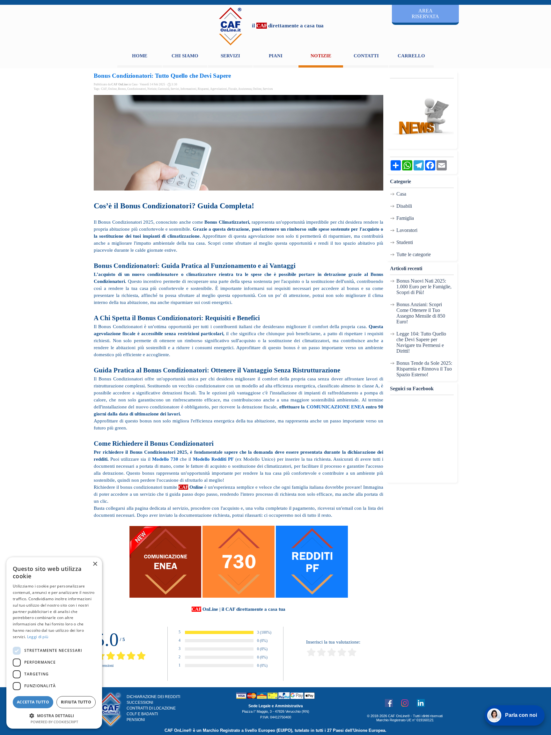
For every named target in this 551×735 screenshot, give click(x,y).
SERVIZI (230, 55)
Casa (401, 194)
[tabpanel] (287, 26)
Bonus (122, 88)
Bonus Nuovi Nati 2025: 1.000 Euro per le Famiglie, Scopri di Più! (424, 286)
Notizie (152, 88)
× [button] (94, 564)
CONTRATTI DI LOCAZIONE (151, 708)
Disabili (404, 206)
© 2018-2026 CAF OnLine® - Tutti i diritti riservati (405, 716)
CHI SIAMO (185, 55)
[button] (54, 715)
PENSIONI (136, 719)
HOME (139, 55)
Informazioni (188, 88)
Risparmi (203, 88)
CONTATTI (366, 55)
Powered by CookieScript (54, 721)
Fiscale (232, 88)
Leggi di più (37, 636)
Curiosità (163, 88)
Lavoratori (406, 230)
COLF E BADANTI (142, 714)
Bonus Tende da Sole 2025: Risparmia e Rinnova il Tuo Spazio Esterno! (424, 368)
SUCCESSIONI (140, 702)
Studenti (404, 242)
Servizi (175, 88)
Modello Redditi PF (213, 459)
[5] (352, 655)
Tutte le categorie (413, 254)
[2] (321, 655)
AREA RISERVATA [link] (425, 13)
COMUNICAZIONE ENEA (335, 406)
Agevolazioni (218, 88)
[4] (342, 655)
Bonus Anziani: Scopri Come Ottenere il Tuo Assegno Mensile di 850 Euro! (420, 313)
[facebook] (389, 703)
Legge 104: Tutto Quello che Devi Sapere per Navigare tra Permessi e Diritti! (421, 342)
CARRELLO (411, 55)
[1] (311, 655)
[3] (332, 655)
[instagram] (405, 703)
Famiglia (405, 218)
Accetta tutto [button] (33, 702)
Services (268, 88)
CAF (104, 88)
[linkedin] (421, 703)
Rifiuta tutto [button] (76, 702)
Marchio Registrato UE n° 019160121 (405, 720)
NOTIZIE (321, 55)
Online (112, 88)
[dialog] (54, 643)
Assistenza (245, 88)
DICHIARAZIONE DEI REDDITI (153, 697)
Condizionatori (136, 88)
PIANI (276, 55)
